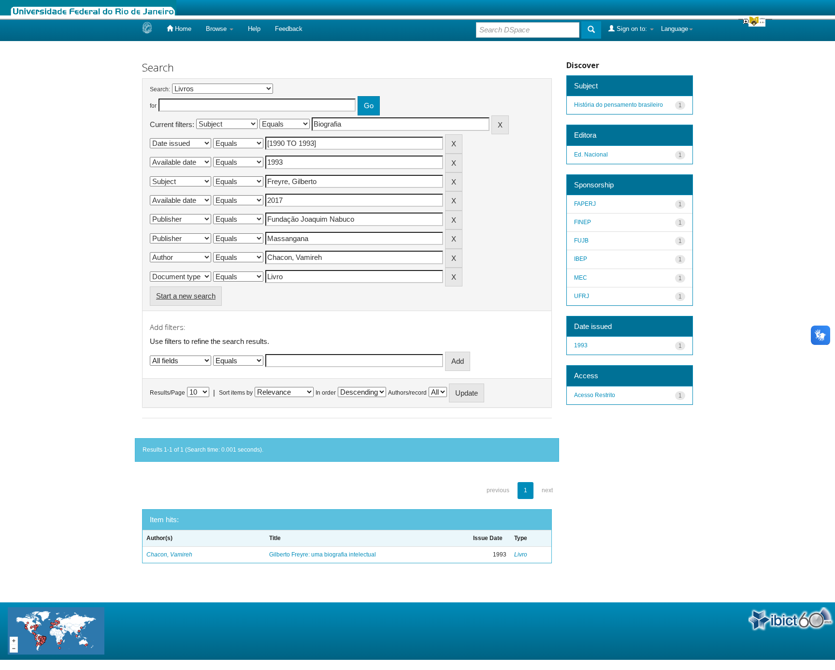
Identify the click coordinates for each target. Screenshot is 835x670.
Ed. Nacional (591, 154)
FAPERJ (585, 203)
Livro (520, 554)
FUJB (581, 240)
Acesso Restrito (594, 395)
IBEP (580, 259)
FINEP (582, 222)
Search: (160, 89)
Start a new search (186, 296)
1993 (581, 345)
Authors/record (407, 392)
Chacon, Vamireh (169, 554)
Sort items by (236, 392)
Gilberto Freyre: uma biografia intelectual (322, 554)
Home (182, 28)
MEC (580, 277)
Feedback (288, 28)
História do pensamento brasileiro (618, 104)
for (153, 105)
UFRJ (581, 296)
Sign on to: (632, 28)
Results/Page (167, 392)
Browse (217, 28)
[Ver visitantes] (56, 630)
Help (254, 28)
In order (326, 392)
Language (674, 28)
